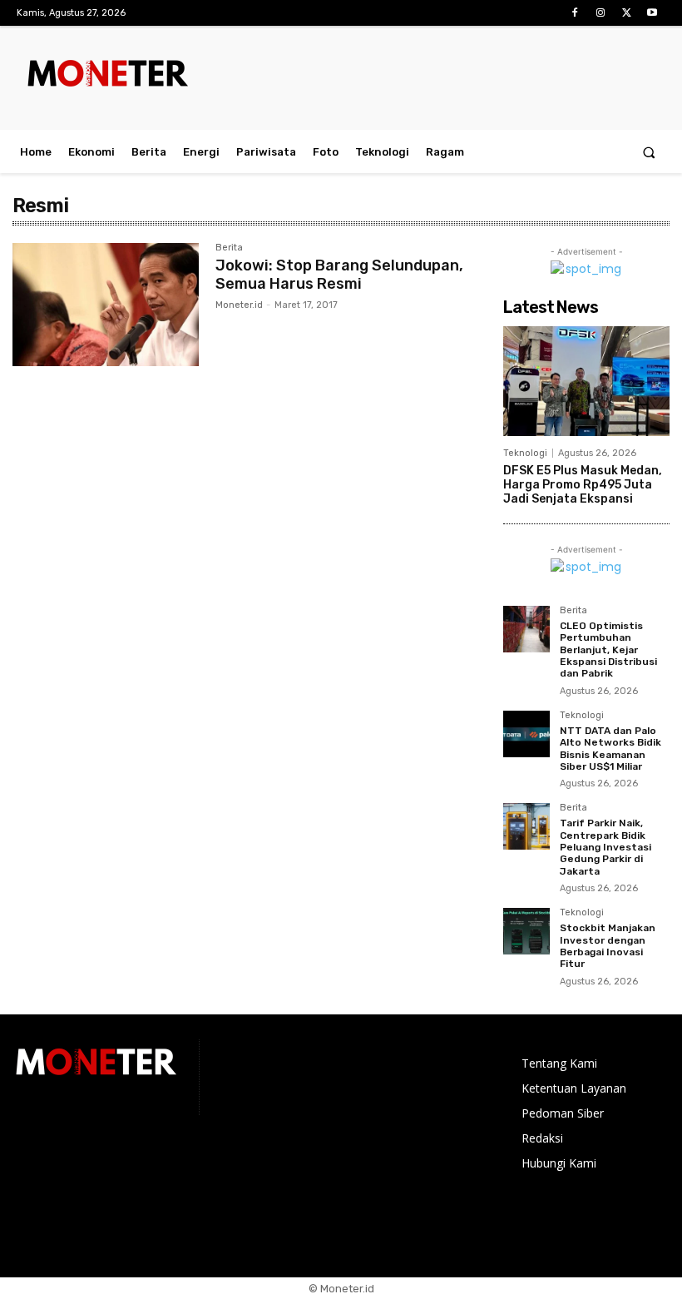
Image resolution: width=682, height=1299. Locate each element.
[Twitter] (627, 13)
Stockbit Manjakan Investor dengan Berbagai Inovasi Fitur (607, 945)
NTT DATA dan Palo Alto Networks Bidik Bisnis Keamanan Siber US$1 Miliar (610, 748)
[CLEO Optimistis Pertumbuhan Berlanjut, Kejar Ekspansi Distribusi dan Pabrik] (526, 629)
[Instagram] (600, 13)
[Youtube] (652, 13)
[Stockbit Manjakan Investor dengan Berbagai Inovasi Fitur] (526, 931)
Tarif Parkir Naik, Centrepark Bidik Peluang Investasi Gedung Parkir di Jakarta (605, 847)
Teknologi (525, 453)
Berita (229, 248)
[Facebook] (574, 13)
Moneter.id (239, 305)
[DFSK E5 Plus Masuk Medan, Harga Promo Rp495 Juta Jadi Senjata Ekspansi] (586, 381)
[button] (649, 152)
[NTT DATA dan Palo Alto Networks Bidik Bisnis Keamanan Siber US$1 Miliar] (526, 734)
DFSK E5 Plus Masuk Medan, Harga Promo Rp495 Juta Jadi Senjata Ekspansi (582, 485)
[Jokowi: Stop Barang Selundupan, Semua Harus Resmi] (105, 304)
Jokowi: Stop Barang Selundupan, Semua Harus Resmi (339, 274)
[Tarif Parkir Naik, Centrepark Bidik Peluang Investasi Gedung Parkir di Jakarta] (526, 826)
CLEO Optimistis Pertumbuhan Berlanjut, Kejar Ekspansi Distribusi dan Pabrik (608, 650)
